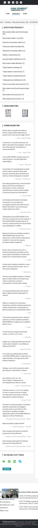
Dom (7, 13)
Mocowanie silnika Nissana (12, 63)
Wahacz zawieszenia (10, 55)
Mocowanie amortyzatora (12, 95)
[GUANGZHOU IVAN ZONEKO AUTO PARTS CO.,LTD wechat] (15, 461)
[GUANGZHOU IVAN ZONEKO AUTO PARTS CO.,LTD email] (5, 461)
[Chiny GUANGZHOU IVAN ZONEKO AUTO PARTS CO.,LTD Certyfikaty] (8, 113)
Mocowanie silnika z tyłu (20, 22)
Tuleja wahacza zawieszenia (12, 76)
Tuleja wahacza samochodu (12, 72)
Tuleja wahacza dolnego (11, 67)
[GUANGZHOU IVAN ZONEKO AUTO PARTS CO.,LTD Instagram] (21, 2)
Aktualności (4, 508)
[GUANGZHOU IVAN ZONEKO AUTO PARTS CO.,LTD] (19, 9)
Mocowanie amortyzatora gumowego (16, 88)
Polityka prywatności (9, 521)
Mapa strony (4, 510)
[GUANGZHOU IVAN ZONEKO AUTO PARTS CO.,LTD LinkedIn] (13, 2)
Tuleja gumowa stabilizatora (12, 80)
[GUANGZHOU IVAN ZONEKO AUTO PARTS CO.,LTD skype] (21, 461)
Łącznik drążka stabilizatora (12, 59)
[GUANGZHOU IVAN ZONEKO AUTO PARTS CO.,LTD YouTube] (17, 2)
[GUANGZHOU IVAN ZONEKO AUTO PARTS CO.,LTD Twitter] (9, 2)
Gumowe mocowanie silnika (12, 42)
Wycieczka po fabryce (7, 499)
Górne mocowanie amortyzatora (14, 84)
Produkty (16, 13)
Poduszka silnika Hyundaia (12, 47)
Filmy (25, 13)
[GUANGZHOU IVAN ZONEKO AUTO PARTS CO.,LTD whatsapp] (10, 461)
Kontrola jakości (5, 502)
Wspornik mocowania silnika (12, 51)
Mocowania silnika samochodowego (15, 32)
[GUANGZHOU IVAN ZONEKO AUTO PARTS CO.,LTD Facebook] (5, 2)
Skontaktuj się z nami (7, 505)
